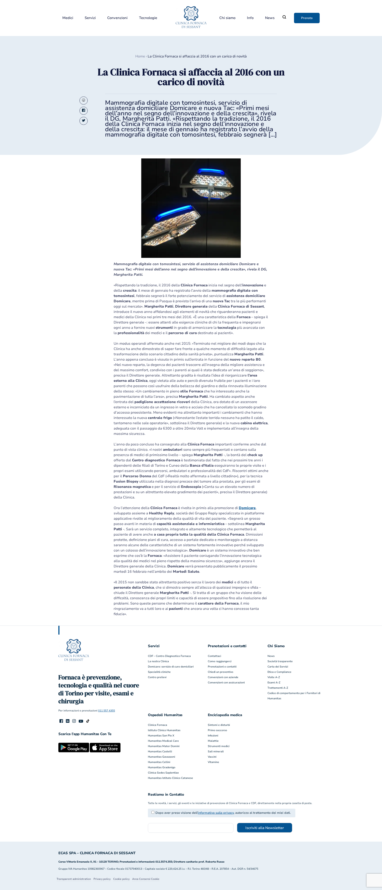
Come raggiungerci (219, 661)
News (270, 18)
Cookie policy (121, 879)
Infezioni (213, 735)
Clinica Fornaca (157, 725)
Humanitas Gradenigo (161, 767)
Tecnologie (148, 18)
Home (140, 56)
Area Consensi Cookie (145, 879)
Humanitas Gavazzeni (161, 757)
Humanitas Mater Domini (164, 746)
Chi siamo (227, 18)
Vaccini (212, 757)
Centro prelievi (157, 677)
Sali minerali (216, 751)
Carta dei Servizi (277, 666)
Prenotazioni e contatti (222, 666)
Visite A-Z (273, 677)
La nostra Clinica (158, 661)
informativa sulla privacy (216, 813)
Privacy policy (102, 879)
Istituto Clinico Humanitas (164, 730)
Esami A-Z (273, 682)
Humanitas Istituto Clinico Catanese (170, 778)
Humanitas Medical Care (163, 741)
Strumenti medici (218, 746)
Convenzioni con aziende (223, 677)
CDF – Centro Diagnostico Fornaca (169, 656)
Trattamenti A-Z (277, 688)
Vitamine (213, 762)
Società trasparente (280, 661)
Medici (67, 18)
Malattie (213, 741)
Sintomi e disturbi (219, 725)
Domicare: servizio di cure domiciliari (171, 666)
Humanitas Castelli (160, 751)
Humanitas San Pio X (161, 735)
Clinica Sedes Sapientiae (163, 772)
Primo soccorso (217, 730)
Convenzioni (117, 18)
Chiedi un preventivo (220, 672)
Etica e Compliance (279, 672)
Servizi (90, 18)
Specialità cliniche (159, 672)
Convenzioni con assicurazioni (226, 682)
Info (250, 18)
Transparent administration (74, 879)
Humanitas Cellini (159, 762)
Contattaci (214, 656)
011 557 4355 (106, 710)
